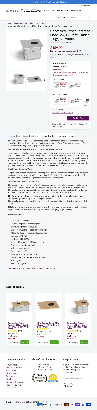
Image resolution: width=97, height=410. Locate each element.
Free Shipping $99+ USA (41, 2)
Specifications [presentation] (31, 135)
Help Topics (11, 370)
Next (44, 80)
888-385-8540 (85, 5)
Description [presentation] (14, 135)
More (56, 91)
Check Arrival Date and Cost (62, 113)
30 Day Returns (60, 2)
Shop (46, 11)
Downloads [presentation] (48, 135)
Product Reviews (13, 385)
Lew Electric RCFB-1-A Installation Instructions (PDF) (31, 268)
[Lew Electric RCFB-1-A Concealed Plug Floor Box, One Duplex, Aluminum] (26, 50)
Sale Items (10, 376)
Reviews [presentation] (61, 135)
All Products (11, 373)
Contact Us (76, 11)
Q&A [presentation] (71, 135)
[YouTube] (70, 385)
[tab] (14, 135)
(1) (69, 42)
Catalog (9, 379)
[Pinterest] (65, 385)
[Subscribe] (88, 378)
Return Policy (63, 11)
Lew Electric (64, 66)
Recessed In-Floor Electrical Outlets (30, 23)
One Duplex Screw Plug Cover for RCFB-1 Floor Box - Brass (48, 325)
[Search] (89, 17)
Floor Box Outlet (20, 402)
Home (8, 23)
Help (53, 11)
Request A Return (14, 367)
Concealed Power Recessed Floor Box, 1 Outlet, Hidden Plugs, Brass (77, 326)
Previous (8, 80)
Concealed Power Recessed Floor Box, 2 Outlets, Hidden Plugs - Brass (19, 326)
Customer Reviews (14, 382)
